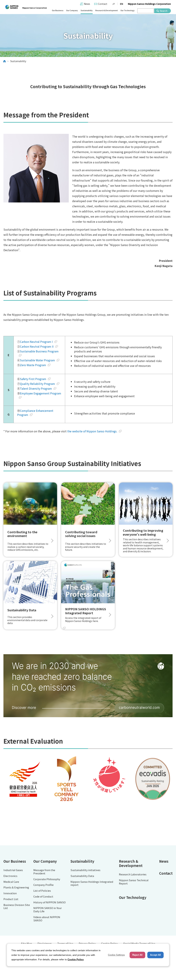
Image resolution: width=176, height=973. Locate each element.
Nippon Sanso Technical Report (133, 882)
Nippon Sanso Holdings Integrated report (91, 883)
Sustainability (87, 10)
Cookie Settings (116, 955)
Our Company (72, 10)
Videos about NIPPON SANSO (46, 919)
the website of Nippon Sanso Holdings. (92, 431)
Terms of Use (65, 943)
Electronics (10, 876)
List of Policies (42, 890)
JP (113, 4)
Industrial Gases (13, 870)
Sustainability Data (82, 876)
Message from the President (44, 872)
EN (121, 4)
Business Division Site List (16, 906)
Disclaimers (44, 943)
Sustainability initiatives (85, 870)
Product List (10, 899)
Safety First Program (33, 379)
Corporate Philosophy (46, 879)
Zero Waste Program (33, 365)
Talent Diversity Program (36, 388)
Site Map (26, 943)
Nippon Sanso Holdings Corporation (149, 4)
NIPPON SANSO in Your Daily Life (47, 909)
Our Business (57, 10)
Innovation (10, 893)
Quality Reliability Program (37, 384)
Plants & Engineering (16, 887)
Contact (102, 4)
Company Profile (43, 885)
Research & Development (106, 10)
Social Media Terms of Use (139, 943)
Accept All (155, 955)
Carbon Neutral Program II (37, 346)
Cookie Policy (109, 943)
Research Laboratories (132, 874)
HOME (4, 61)
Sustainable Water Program (37, 360)
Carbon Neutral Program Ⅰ (36, 342)
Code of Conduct (43, 896)
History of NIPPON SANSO (49, 902)
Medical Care (11, 881)
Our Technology (127, 10)
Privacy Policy (87, 943)
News (87, 4)
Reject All (137, 955)
